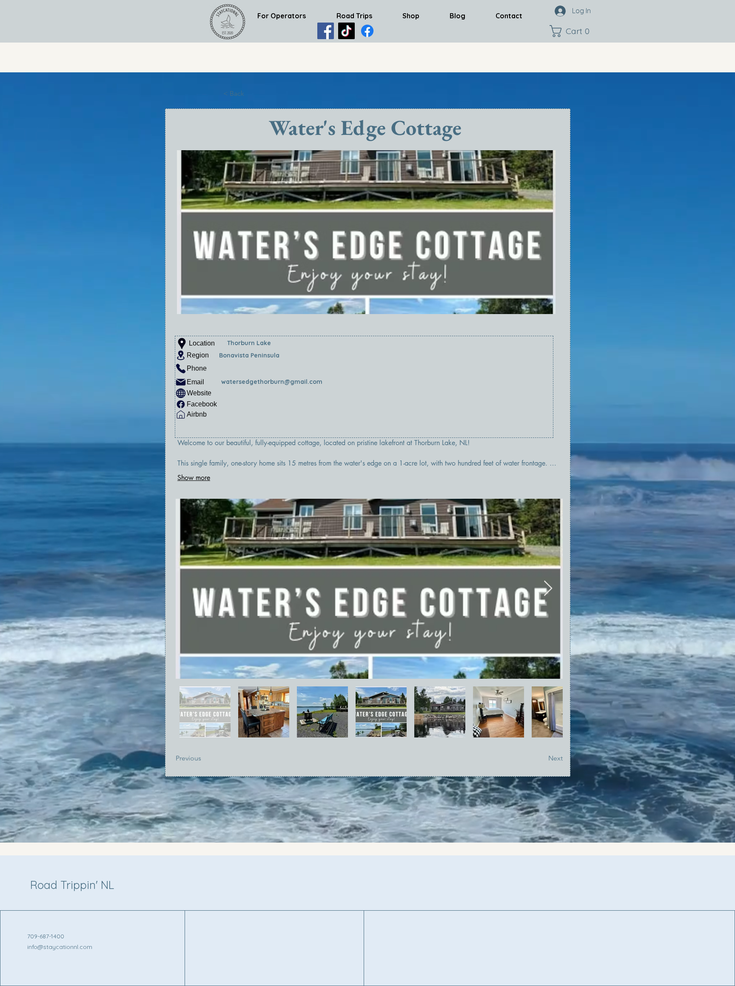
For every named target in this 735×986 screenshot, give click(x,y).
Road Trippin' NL (72, 885)
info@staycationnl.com (59, 947)
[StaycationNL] (325, 31)
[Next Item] (548, 588)
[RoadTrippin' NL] (367, 31)
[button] (572, 31)
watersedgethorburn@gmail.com (271, 382)
